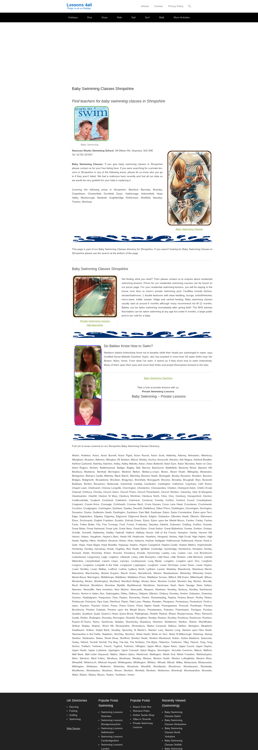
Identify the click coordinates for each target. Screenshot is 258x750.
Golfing (73, 715)
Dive (89, 17)
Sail (133, 17)
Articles (145, 6)
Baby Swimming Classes (189, 229)
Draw (104, 17)
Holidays (73, 17)
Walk (161, 17)
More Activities (182, 17)
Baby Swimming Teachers (158, 378)
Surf (147, 17)
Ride (119, 17)
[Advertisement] (129, 48)
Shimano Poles (141, 710)
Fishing (73, 710)
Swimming (75, 719)
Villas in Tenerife (142, 719)
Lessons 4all (79, 4)
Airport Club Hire (142, 706)
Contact (158, 6)
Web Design (73, 728)
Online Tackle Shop (143, 715)
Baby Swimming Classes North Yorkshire (173, 732)
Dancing (73, 706)
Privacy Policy (175, 6)
